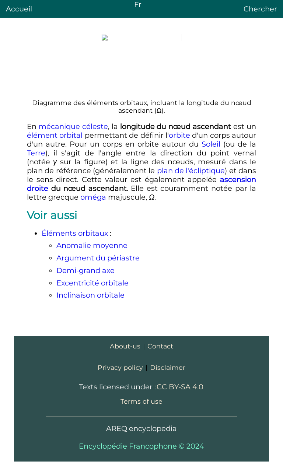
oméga (93, 197)
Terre (36, 152)
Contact (160, 346)
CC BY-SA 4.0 (180, 386)
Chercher (260, 8)
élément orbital (55, 135)
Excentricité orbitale (92, 282)
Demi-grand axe (85, 270)
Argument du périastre (98, 257)
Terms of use (141, 401)
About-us (125, 346)
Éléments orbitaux (75, 233)
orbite (179, 135)
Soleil (211, 144)
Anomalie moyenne (91, 245)
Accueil (19, 8)
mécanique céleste (73, 126)
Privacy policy (120, 367)
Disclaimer (167, 367)
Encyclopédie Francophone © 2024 (141, 446)
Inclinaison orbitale (90, 295)
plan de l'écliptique (191, 170)
